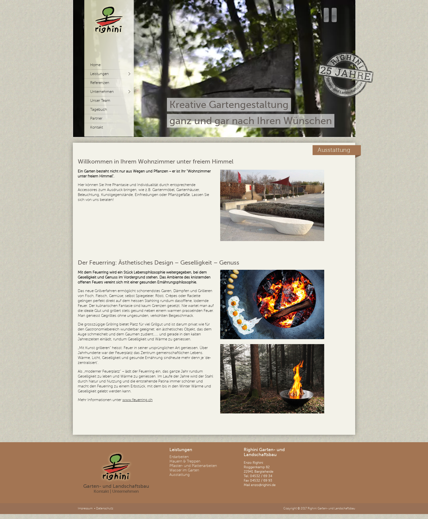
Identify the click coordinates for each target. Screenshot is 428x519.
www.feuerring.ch (137, 400)
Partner (96, 118)
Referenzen (99, 83)
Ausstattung (179, 475)
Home (95, 65)
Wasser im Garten (184, 470)
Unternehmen (125, 491)
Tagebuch (98, 109)
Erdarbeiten (179, 457)
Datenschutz (104, 508)
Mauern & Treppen (184, 461)
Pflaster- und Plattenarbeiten (193, 466)
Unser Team (100, 101)
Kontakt (96, 127)
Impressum (85, 508)
